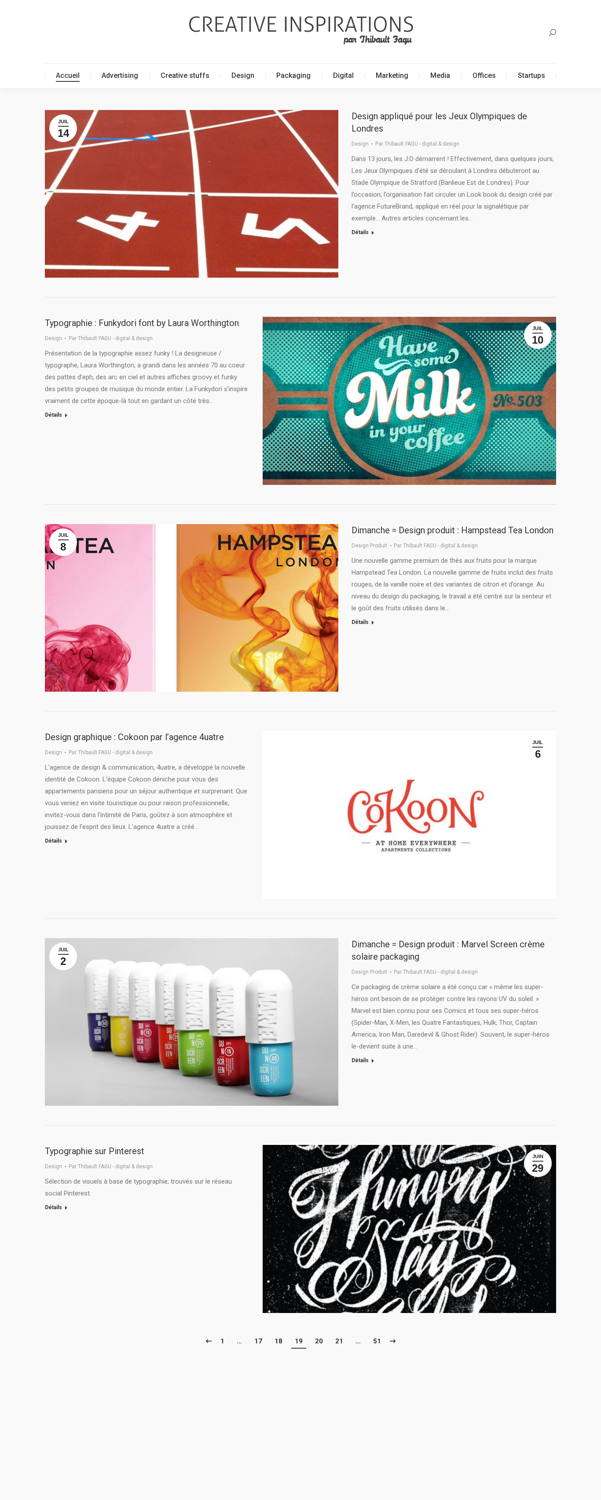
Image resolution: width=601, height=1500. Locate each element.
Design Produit (369, 546)
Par (417, 144)
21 (339, 1341)
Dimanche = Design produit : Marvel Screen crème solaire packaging (448, 950)
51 (377, 1341)
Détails (360, 232)
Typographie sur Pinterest (94, 1151)
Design (360, 144)
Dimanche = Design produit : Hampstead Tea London (452, 530)
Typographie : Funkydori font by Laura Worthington (142, 323)
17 (258, 1341)
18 (278, 1341)
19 (299, 1341)
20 (319, 1341)
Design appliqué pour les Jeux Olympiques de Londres (439, 122)
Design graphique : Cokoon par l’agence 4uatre (134, 737)
